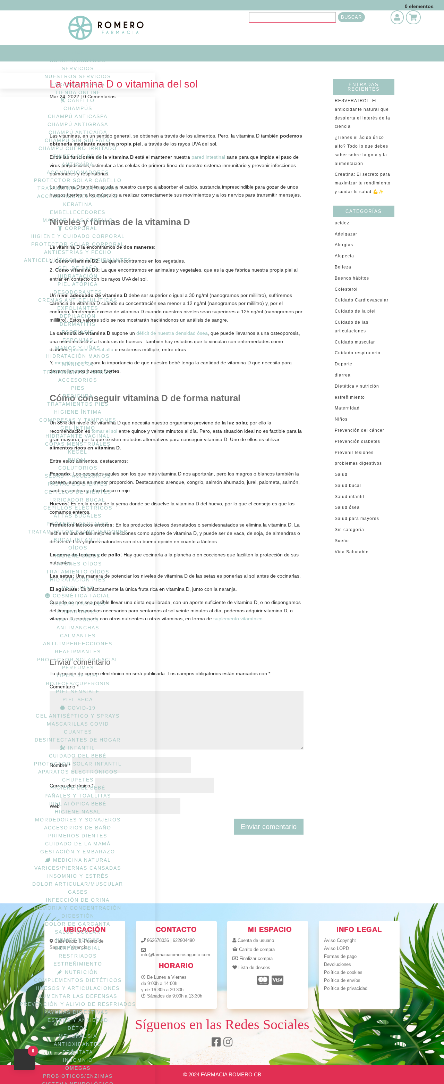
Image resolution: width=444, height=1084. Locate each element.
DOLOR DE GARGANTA (77, 924)
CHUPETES (78, 780)
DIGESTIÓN (77, 916)
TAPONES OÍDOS (77, 563)
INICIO (77, 52)
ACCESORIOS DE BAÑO (77, 827)
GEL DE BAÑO (78, 268)
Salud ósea (347, 507)
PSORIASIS (78, 332)
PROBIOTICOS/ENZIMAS (78, 1076)
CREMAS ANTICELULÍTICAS (77, 300)
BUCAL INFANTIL (78, 540)
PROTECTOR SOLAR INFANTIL (78, 764)
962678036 (158, 940)
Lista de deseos (254, 967)
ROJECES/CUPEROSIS (78, 683)
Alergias (344, 244)
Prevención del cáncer (359, 430)
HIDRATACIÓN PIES (78, 579)
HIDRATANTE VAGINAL (77, 436)
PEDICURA (78, 396)
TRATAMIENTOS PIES (78, 404)
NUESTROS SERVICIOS (77, 76)
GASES (78, 892)
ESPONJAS (77, 340)
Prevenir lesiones (354, 452)
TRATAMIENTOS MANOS (77, 372)
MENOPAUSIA (78, 1036)
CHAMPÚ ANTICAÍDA (78, 132)
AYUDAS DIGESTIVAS (78, 1012)
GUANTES (78, 732)
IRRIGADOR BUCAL (77, 500)
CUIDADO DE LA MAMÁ (78, 843)
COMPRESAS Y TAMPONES (77, 420)
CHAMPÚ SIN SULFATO (78, 140)
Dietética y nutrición (357, 386)
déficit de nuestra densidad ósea (172, 333)
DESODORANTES (77, 292)
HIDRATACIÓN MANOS (78, 356)
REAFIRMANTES (78, 651)
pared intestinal (208, 157)
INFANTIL (80, 748)
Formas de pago (340, 956)
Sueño (342, 540)
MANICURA (77, 364)
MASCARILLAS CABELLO (78, 220)
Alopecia (344, 256)
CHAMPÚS (77, 108)
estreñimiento (350, 397)
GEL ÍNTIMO (77, 428)
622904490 (184, 940)
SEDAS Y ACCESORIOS (78, 476)
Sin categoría (349, 529)
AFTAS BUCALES (78, 516)
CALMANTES (78, 635)
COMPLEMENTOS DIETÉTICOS (78, 980)
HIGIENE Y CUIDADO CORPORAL (78, 236)
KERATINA (77, 204)
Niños (341, 419)
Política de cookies (343, 972)
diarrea (343, 375)
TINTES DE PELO (77, 156)
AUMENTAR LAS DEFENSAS (78, 996)
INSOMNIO (78, 1060)
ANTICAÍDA (78, 164)
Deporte (343, 364)
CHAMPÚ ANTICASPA (78, 116)
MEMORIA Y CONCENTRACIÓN (77, 908)
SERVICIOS (78, 68)
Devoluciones (337, 964)
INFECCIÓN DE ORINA (78, 900)
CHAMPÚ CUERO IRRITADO (78, 148)
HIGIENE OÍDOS (78, 555)
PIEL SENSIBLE (78, 691)
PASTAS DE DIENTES (78, 484)
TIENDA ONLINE (78, 92)
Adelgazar (346, 234)
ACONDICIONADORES (78, 172)
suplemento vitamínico (238, 618)
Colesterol (346, 289)
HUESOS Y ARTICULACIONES (78, 988)
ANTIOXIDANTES (78, 1044)
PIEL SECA (77, 699)
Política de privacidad (345, 988)
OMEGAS (78, 1068)
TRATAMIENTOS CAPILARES (77, 188)
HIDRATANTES (77, 611)
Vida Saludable (352, 551)
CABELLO (80, 100)
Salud (341, 474)
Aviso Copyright (340, 940)
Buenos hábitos (352, 278)
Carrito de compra (257, 949)
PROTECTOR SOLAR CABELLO (78, 180)
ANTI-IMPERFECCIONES (77, 643)
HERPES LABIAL (78, 948)
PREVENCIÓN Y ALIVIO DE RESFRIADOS (78, 1004)
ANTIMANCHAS (78, 627)
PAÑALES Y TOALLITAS (77, 795)
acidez (342, 223)
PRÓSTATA (77, 1052)
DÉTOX (78, 1028)
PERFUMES (78, 587)
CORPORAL (80, 228)
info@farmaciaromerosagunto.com (175, 954)
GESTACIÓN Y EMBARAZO (77, 851)
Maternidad (347, 408)
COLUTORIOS (77, 468)
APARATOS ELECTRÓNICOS (78, 772)
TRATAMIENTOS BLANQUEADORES (78, 532)
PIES (78, 388)
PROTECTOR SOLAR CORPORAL (78, 244)
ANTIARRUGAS (78, 619)
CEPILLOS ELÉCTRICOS (77, 508)
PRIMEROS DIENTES (77, 835)
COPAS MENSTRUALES (78, 444)
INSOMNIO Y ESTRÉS (78, 876)
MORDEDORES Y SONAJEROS (78, 819)
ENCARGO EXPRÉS (78, 84)
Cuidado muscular (355, 342)
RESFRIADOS (78, 956)
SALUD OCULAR (78, 932)
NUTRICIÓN (80, 972)
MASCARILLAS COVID (78, 724)
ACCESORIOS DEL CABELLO (77, 196)
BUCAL (77, 460)
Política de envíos (342, 980)
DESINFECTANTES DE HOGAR (78, 740)
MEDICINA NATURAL (81, 860)
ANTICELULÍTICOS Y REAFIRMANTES (77, 260)
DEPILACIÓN (78, 316)
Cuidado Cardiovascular (361, 300)
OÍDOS (77, 548)
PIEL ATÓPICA (78, 284)
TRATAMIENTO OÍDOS (77, 571)
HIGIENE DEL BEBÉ (77, 788)
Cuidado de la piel (355, 311)
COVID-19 (81, 708)
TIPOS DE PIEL (78, 675)
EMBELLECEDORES (77, 212)
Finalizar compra (256, 958)
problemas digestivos (358, 463)
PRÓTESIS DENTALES (77, 524)
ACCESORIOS (77, 380)
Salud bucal (348, 485)
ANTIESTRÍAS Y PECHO (78, 252)
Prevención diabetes (357, 441)
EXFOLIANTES (77, 308)
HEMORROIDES (78, 940)
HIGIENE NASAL (78, 811)
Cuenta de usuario (256, 940)
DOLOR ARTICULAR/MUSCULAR (77, 884)
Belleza (343, 267)
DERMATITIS (78, 324)
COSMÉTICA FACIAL (80, 595)
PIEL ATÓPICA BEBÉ (77, 803)
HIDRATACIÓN (78, 276)
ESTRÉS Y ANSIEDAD (78, 1020)
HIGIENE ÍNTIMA (78, 412)
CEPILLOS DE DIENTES (77, 492)
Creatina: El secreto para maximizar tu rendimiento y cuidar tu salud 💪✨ (363, 183)
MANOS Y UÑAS (77, 348)
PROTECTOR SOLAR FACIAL (78, 659)
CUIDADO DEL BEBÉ (77, 756)
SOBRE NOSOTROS (77, 60)
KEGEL (77, 452)
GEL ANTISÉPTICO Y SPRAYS (78, 716)
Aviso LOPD (336, 948)
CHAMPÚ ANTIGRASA (78, 124)
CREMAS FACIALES (77, 603)
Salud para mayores (357, 518)
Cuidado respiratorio (358, 352)
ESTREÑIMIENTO (77, 964)
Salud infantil (349, 496)
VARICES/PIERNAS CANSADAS (77, 868)
